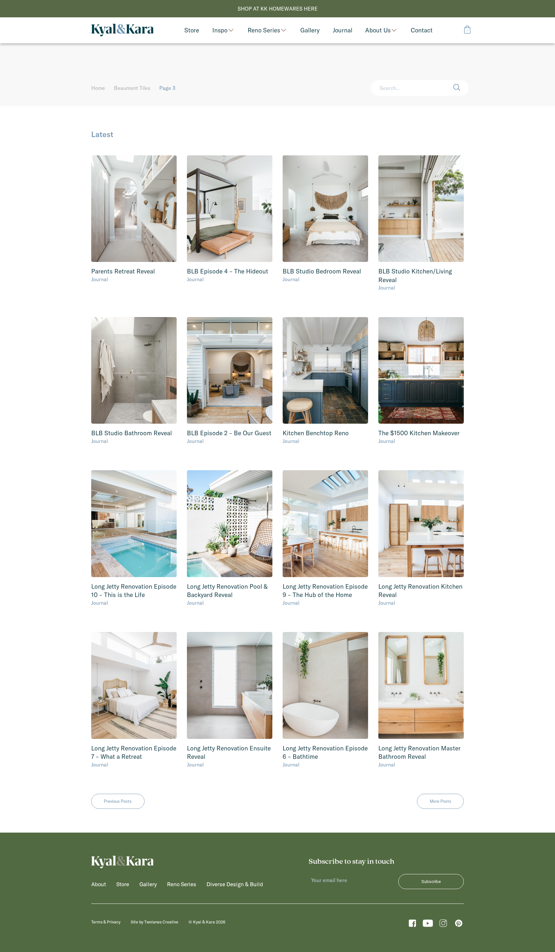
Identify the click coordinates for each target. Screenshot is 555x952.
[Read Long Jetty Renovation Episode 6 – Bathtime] (325, 685)
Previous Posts (118, 801)
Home (98, 88)
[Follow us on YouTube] (428, 925)
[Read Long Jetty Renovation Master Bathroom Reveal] (421, 685)
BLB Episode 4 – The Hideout (227, 271)
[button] (461, 88)
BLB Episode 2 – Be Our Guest (229, 433)
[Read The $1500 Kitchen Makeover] (421, 370)
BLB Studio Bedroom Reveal (322, 271)
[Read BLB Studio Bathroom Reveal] (134, 370)
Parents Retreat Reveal (123, 271)
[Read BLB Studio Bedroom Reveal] (325, 208)
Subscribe (431, 881)
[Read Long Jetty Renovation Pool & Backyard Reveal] (229, 523)
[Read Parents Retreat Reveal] (134, 208)
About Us (378, 30)
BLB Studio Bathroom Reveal (131, 433)
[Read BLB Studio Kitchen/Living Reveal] (421, 208)
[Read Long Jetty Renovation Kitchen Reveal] (421, 523)
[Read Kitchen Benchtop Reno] (325, 370)
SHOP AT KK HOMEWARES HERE (278, 8)
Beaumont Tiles (132, 88)
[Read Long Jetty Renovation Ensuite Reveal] (229, 685)
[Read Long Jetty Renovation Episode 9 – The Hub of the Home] (325, 523)
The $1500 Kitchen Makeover (419, 433)
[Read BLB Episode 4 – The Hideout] (229, 208)
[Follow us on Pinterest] (459, 925)
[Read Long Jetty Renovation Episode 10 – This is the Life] (134, 523)
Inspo (219, 30)
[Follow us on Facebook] (412, 925)
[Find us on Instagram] (443, 925)
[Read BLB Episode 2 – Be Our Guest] (229, 370)
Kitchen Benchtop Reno (316, 433)
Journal (99, 279)
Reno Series (264, 30)
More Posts (440, 801)
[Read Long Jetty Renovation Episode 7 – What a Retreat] (134, 685)
